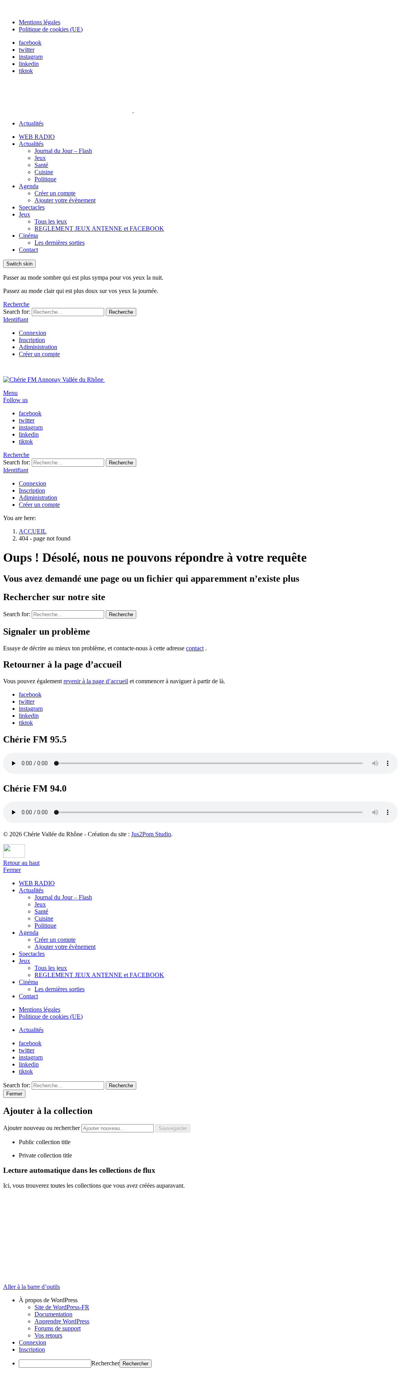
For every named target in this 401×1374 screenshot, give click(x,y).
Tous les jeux (50, 221)
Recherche (121, 312)
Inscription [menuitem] (32, 1349)
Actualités (31, 123)
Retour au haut (21, 862)
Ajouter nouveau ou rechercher (42, 1128)
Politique (45, 179)
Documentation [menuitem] (53, 1314)
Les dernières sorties (59, 242)
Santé (41, 165)
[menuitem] (208, 1300)
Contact (28, 249)
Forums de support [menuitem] (57, 1328)
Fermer (12, 869)
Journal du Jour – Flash (63, 150)
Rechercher (105, 1363)
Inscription (32, 340)
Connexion (32, 332)
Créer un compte (55, 193)
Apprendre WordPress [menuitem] (61, 1321)
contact (195, 648)
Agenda (28, 186)
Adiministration (38, 347)
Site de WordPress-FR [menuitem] (61, 1307)
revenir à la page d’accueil (95, 681)
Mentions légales (39, 22)
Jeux (40, 158)
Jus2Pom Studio (151, 834)
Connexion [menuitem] (32, 1342)
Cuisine (43, 172)
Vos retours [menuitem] (48, 1335)
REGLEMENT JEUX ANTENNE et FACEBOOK (99, 228)
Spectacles (32, 207)
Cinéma (28, 235)
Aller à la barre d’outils (31, 1286)
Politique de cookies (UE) (51, 29)
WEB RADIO (37, 136)
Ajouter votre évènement (65, 200)
